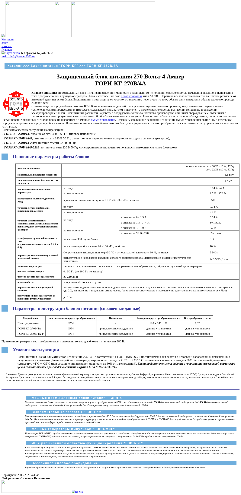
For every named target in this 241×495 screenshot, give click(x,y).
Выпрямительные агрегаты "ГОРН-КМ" (68, 412)
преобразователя (131, 96)
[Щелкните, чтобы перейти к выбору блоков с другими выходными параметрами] (16, 116)
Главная (7, 49)
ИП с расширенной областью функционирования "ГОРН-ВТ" (87, 443)
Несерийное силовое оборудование (65, 463)
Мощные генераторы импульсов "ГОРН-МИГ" (73, 429)
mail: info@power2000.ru (18, 56)
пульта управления (103, 119)
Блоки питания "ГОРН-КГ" (54, 65)
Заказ (5, 42)
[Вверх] (77, 491)
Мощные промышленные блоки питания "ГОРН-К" (78, 397)
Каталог (7, 46)
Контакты (8, 39)
